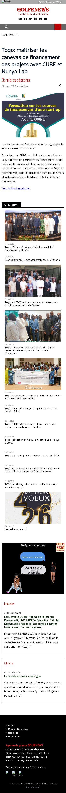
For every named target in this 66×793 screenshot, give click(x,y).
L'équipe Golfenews (18, 729)
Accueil (11, 725)
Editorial (8, 662)
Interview (9, 603)
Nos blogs (13, 732)
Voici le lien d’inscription (16, 188)
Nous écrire (14, 736)
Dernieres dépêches (16, 80)
